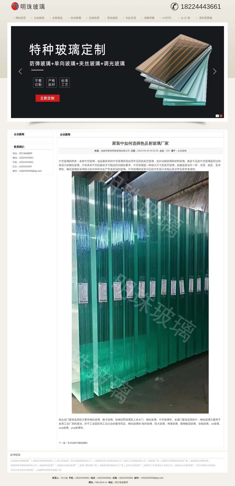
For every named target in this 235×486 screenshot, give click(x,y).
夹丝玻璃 (76, 17)
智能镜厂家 (153, 461)
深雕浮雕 (149, 17)
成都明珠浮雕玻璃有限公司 (23, 465)
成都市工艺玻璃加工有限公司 (158, 465)
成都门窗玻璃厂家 (88, 465)
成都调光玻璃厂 (47, 465)
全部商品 (57, 17)
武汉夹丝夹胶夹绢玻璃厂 (22, 470)
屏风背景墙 (205, 17)
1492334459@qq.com (30, 171)
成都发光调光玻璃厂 (67, 465)
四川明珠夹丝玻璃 (206, 465)
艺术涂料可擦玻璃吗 (77, 443)
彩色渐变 (112, 17)
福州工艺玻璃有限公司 (135, 461)
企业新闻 (182, 150)
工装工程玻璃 (61, 461)
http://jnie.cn (101, 482)
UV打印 (166, 17)
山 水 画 (185, 17)
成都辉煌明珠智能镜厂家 (49, 470)
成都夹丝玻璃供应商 (43, 461)
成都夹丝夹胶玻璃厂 (185, 465)
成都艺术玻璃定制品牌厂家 (175, 461)
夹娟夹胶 (94, 17)
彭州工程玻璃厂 (133, 465)
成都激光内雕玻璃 (199, 461)
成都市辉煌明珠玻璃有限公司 (115, 150)
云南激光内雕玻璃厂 (20, 461)
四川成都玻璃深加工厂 (81, 461)
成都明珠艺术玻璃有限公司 (108, 461)
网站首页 (21, 17)
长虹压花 (131, 17)
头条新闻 (39, 17)
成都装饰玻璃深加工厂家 (111, 465)
